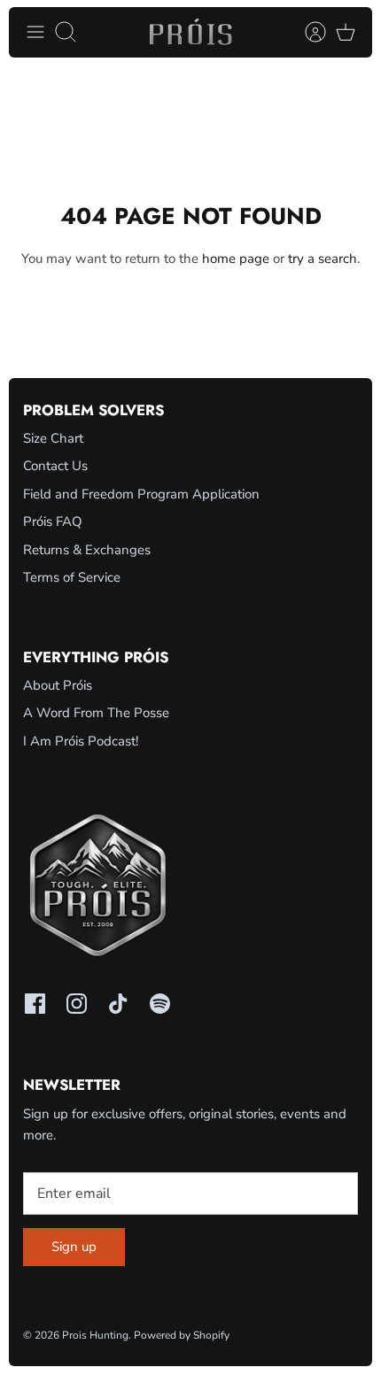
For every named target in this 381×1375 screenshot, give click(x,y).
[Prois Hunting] (191, 32)
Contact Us (55, 466)
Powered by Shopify (181, 1335)
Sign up (74, 1246)
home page (235, 258)
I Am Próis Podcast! (80, 741)
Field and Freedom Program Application (141, 494)
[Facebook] (35, 1004)
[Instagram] (76, 1004)
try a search (322, 258)
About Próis (57, 685)
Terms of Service (72, 577)
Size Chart (53, 438)
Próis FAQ (52, 521)
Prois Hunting (95, 1335)
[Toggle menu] (35, 31)
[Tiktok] (118, 1004)
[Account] (306, 31)
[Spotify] (160, 1004)
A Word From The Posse (96, 713)
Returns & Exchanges (87, 550)
